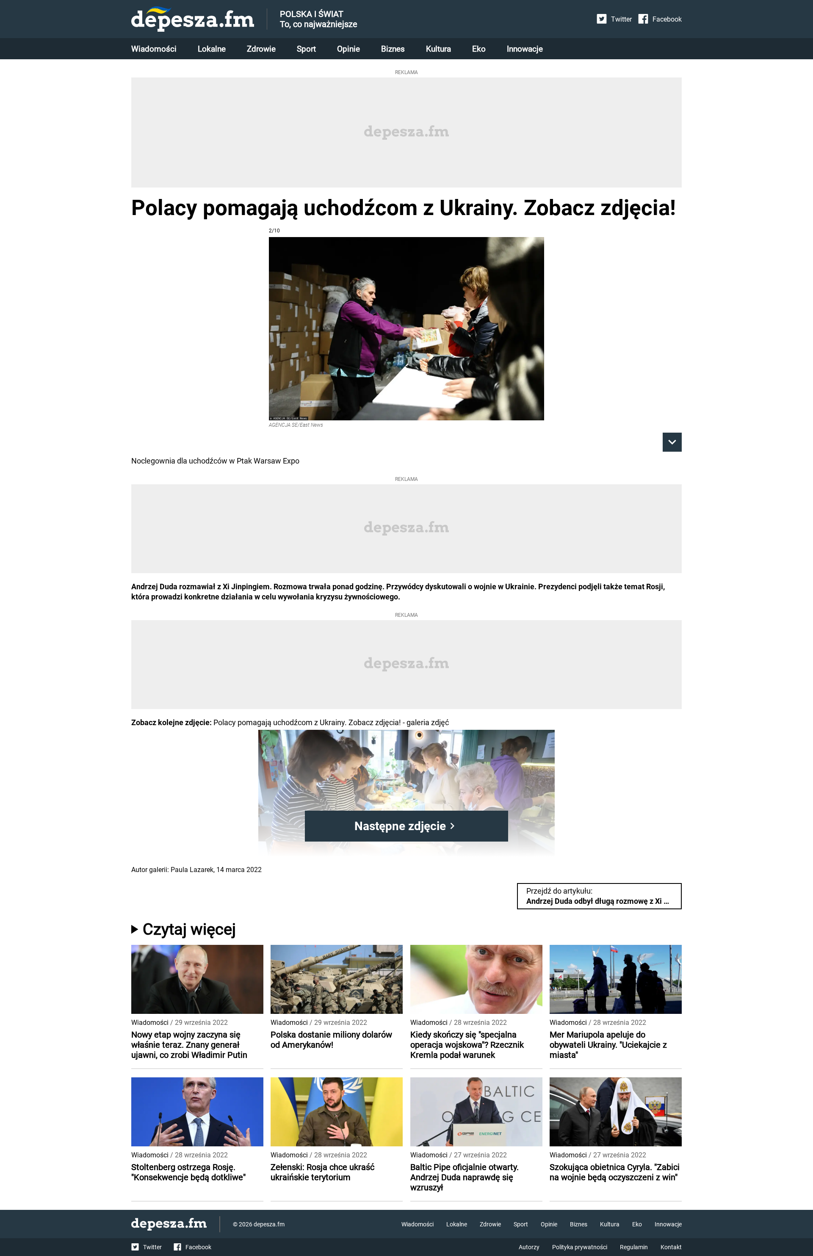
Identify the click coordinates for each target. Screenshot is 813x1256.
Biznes (393, 49)
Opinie (348, 49)
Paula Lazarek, (193, 870)
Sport (306, 49)
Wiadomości (154, 49)
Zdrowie (261, 49)
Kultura (438, 49)
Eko (479, 49)
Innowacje (525, 49)
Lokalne (212, 49)
